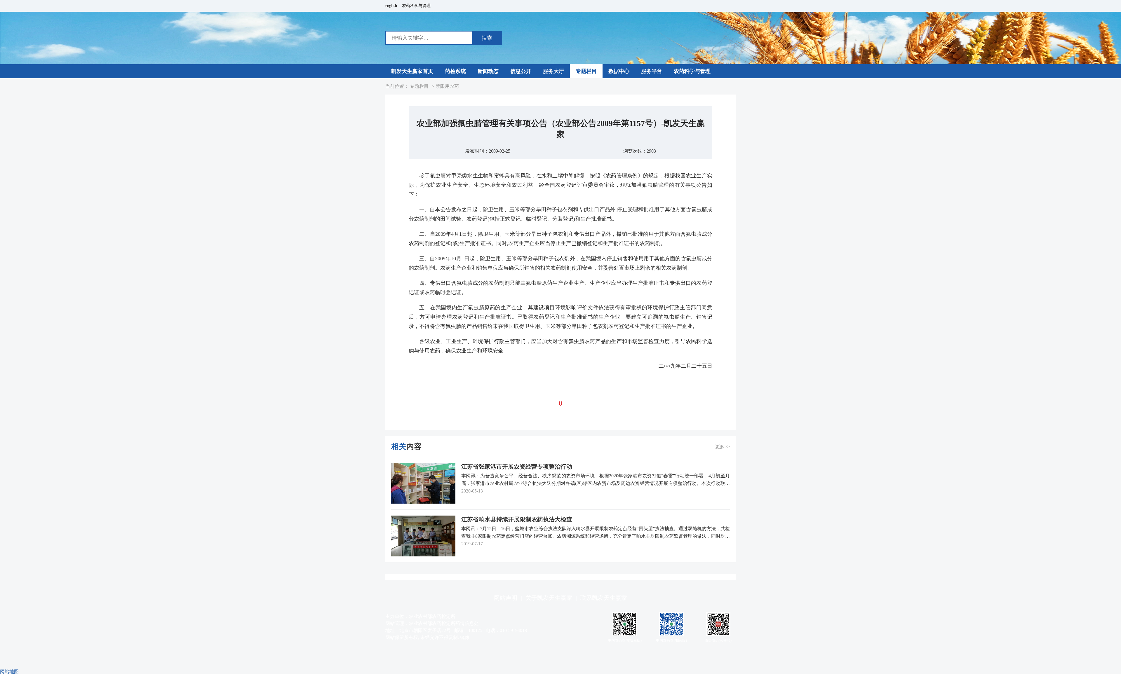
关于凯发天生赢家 (548, 598)
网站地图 (9, 671)
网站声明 (505, 598)
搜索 (487, 38)
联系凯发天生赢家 (603, 598)
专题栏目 (419, 86)
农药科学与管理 (416, 6)
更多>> (722, 446)
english (391, 6)
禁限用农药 (447, 86)
